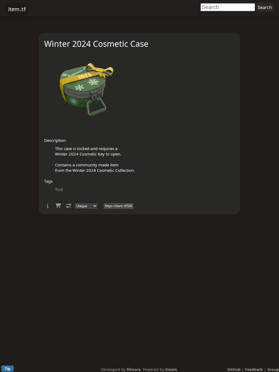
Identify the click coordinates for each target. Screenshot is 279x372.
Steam (171, 369)
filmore (134, 369)
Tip (7, 368)
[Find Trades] (68, 206)
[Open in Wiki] (47, 206)
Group (273, 369)
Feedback (254, 369)
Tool (59, 189)
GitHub (234, 369)
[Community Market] (58, 206)
